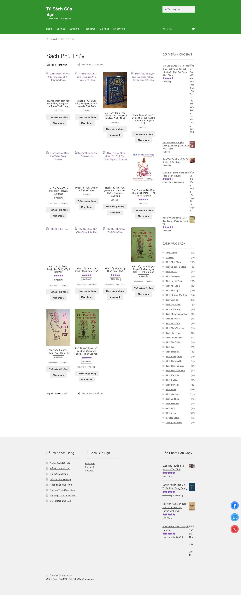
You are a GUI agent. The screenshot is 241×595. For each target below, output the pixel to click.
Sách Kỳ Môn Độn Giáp (176, 295)
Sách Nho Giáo (173, 318)
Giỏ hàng (104, 28)
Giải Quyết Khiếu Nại (60, 479)
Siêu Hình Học (172, 417)
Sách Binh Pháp (173, 262)
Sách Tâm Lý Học (174, 356)
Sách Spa (170, 347)
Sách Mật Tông (173, 309)
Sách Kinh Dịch (173, 290)
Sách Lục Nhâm (173, 304)
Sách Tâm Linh (173, 351)
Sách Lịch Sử (172, 299)
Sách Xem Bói (172, 403)
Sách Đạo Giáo (173, 276)
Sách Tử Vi (171, 389)
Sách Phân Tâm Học (175, 328)
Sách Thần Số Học (174, 361)
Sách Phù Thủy (173, 342)
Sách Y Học (171, 413)
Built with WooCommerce (81, 579)
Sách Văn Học (172, 394)
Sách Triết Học (172, 384)
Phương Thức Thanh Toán (63, 495)
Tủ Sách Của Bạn (59, 11)
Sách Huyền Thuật (174, 281)
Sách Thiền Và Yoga (175, 366)
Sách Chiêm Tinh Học (176, 266)
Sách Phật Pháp (173, 332)
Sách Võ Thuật (172, 398)
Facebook (90, 463)
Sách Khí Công (173, 285)
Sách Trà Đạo (172, 380)
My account (119, 28)
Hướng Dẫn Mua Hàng (61, 484)
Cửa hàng (74, 28)
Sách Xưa (170, 408)
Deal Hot (170, 257)
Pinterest (89, 467)
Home (49, 28)
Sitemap (61, 28)
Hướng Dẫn (89, 28)
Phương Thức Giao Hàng (62, 490)
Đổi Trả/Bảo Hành (59, 473)
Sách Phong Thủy (174, 337)
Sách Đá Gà (171, 271)
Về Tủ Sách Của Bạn (60, 500)
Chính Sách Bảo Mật (60, 463)
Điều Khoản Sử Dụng (60, 468)
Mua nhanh (58, 122)
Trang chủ (54, 39)
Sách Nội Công (173, 323)
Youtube (89, 470)
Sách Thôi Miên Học (175, 370)
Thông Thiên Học (174, 422)
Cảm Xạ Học (171, 252)
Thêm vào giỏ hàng (58, 116)
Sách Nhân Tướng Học (176, 313)
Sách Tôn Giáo (172, 375)
